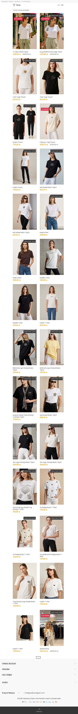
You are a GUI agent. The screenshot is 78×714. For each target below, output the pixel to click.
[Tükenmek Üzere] (25, 76)
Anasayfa (5, 1)
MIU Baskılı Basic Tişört (48, 187)
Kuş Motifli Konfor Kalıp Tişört (51, 52)
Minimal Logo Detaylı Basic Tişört (23, 369)
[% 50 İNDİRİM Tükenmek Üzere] (25, 31)
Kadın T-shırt (45, 323)
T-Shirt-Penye (26, 1)
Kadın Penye (18, 187)
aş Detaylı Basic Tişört (48, 415)
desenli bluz (44, 649)
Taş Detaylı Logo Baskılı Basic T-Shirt (24, 602)
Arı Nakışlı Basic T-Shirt (48, 507)
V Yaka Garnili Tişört (20, 52)
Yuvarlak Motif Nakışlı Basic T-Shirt (51, 555)
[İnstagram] (23, 693)
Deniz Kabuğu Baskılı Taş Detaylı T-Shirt (22, 508)
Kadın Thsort (18, 142)
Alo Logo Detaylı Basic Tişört (24, 462)
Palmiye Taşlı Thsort (47, 142)
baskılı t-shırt (45, 278)
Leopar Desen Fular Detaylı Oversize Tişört (23, 416)
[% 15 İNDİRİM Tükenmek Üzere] (52, 121)
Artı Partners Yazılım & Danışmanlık (48, 698)
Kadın (11, 1)
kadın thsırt (44, 232)
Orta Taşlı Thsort (19, 97)
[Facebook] (20, 693)
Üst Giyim (17, 1)
